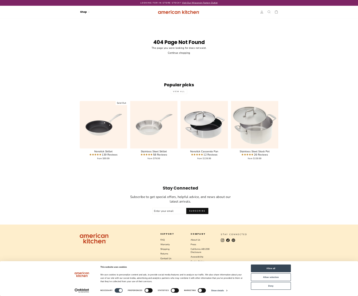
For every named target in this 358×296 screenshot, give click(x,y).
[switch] (149, 290)
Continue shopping (179, 52)
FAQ (162, 239)
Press (193, 244)
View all (179, 91)
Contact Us (165, 258)
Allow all (270, 268)
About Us (195, 239)
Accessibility (197, 256)
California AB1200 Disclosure (200, 250)
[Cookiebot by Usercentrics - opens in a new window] (82, 290)
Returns (164, 253)
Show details (217, 290)
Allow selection (271, 277)
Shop (83, 12)
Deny (271, 286)
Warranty (165, 244)
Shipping (165, 249)
